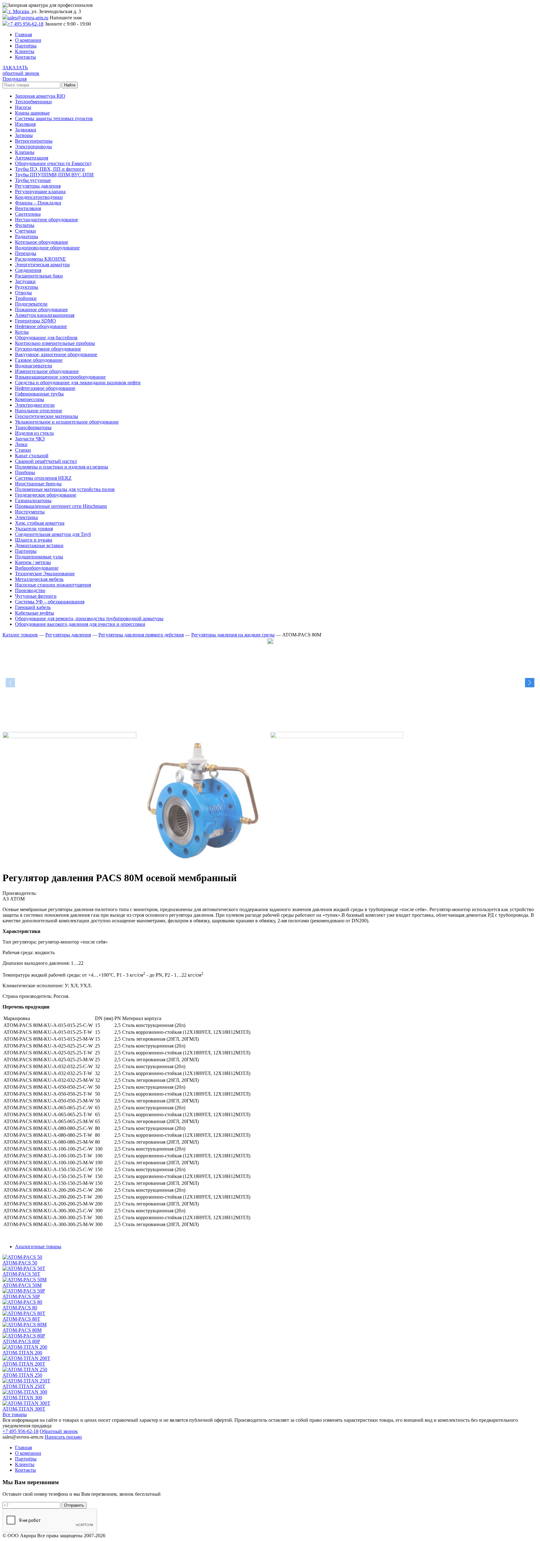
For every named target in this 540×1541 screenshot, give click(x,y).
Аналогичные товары (38, 1246)
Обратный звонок (59, 1431)
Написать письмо (63, 1437)
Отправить (74, 1505)
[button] (529, 682)
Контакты (25, 57)
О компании (28, 40)
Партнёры (26, 45)
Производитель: (19, 893)
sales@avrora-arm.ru (28, 17)
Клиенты (24, 51)
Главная (23, 34)
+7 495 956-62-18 (25, 24)
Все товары (14, 1414)
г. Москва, (20, 11)
